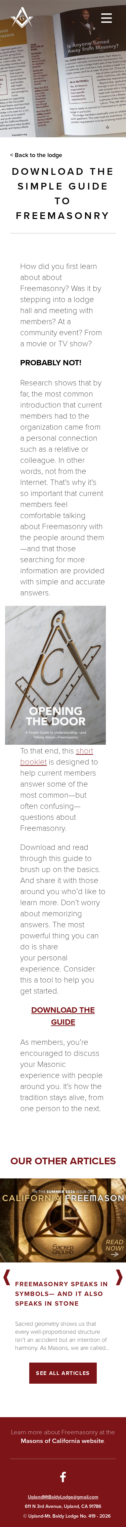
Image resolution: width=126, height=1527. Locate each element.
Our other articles (63, 1161)
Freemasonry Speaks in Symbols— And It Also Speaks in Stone (61, 1293)
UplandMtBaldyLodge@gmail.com (63, 1497)
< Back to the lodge (36, 155)
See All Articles (63, 1373)
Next (119, 1277)
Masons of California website (62, 1441)
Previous (6, 1277)
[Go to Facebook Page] (63, 1478)
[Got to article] (63, 1220)
